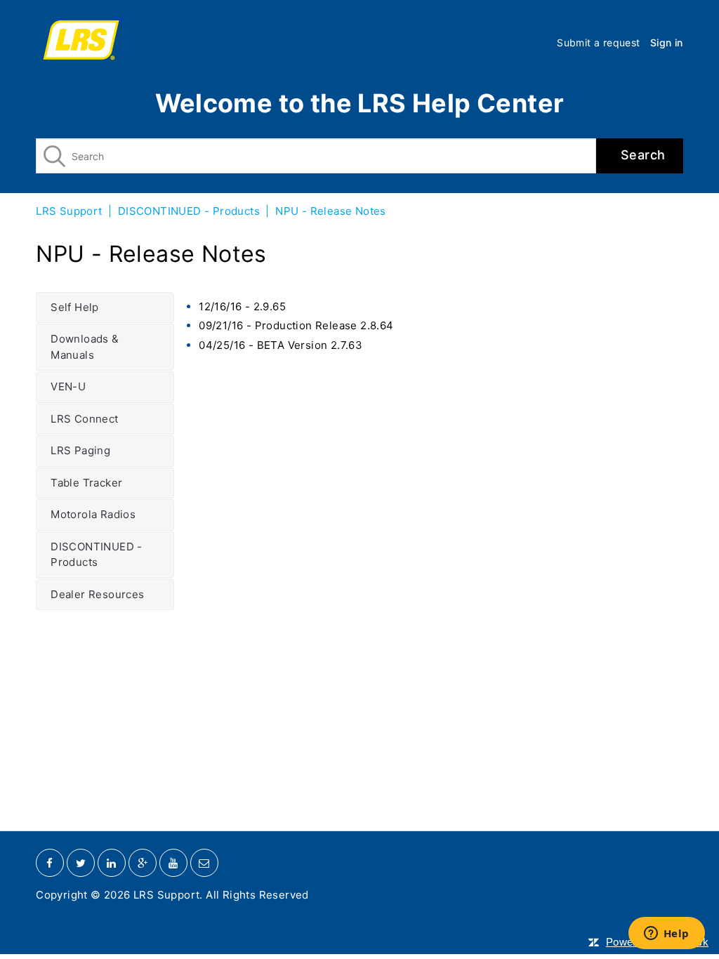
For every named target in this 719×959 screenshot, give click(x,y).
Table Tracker (86, 482)
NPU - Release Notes (330, 211)
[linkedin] (112, 863)
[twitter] (81, 863)
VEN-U (68, 386)
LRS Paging (80, 450)
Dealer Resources (97, 594)
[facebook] (50, 863)
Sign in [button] (666, 42)
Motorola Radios (93, 514)
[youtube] (173, 863)
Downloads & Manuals (85, 347)
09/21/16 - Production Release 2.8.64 (296, 325)
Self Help (75, 307)
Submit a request (598, 42)
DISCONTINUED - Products (189, 211)
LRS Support (69, 211)
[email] (204, 863)
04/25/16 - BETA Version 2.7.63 (280, 345)
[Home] (81, 42)
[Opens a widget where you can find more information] (666, 934)
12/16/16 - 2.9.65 (242, 306)
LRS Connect (84, 418)
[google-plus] (142, 863)
